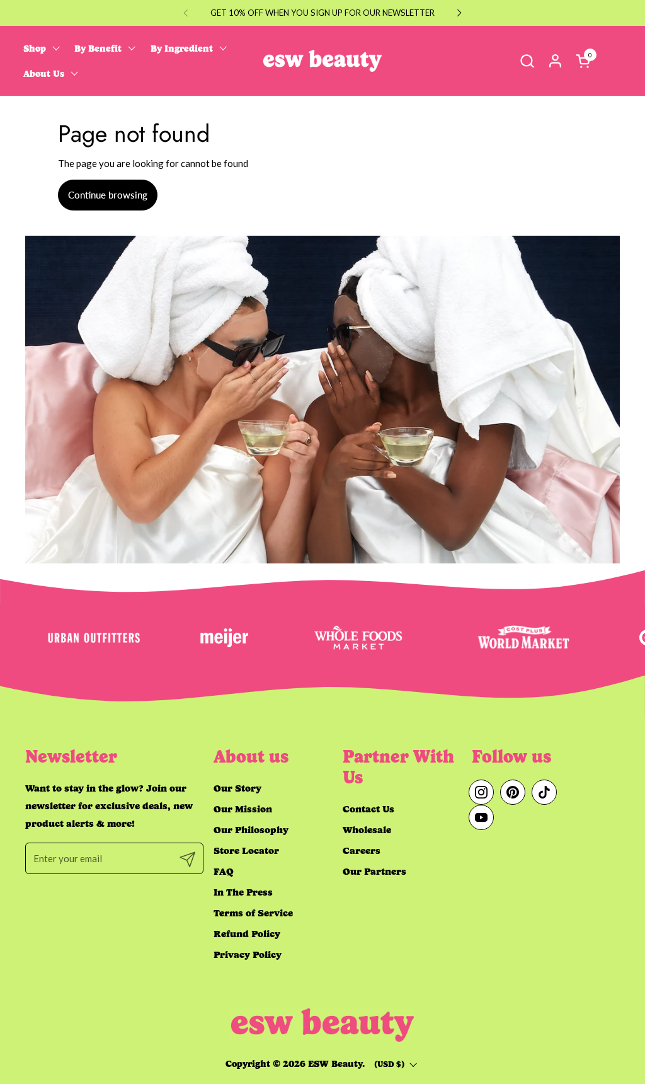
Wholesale (367, 830)
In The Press (243, 892)
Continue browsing (107, 194)
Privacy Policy (248, 954)
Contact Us (368, 809)
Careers (361, 850)
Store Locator (246, 850)
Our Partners (374, 871)
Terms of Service (253, 913)
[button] (527, 61)
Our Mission (243, 809)
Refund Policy (247, 934)
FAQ (224, 871)
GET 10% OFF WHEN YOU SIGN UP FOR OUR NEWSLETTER (322, 12)
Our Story (237, 788)
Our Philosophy (251, 830)
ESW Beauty (335, 1064)
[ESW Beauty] (322, 60)
